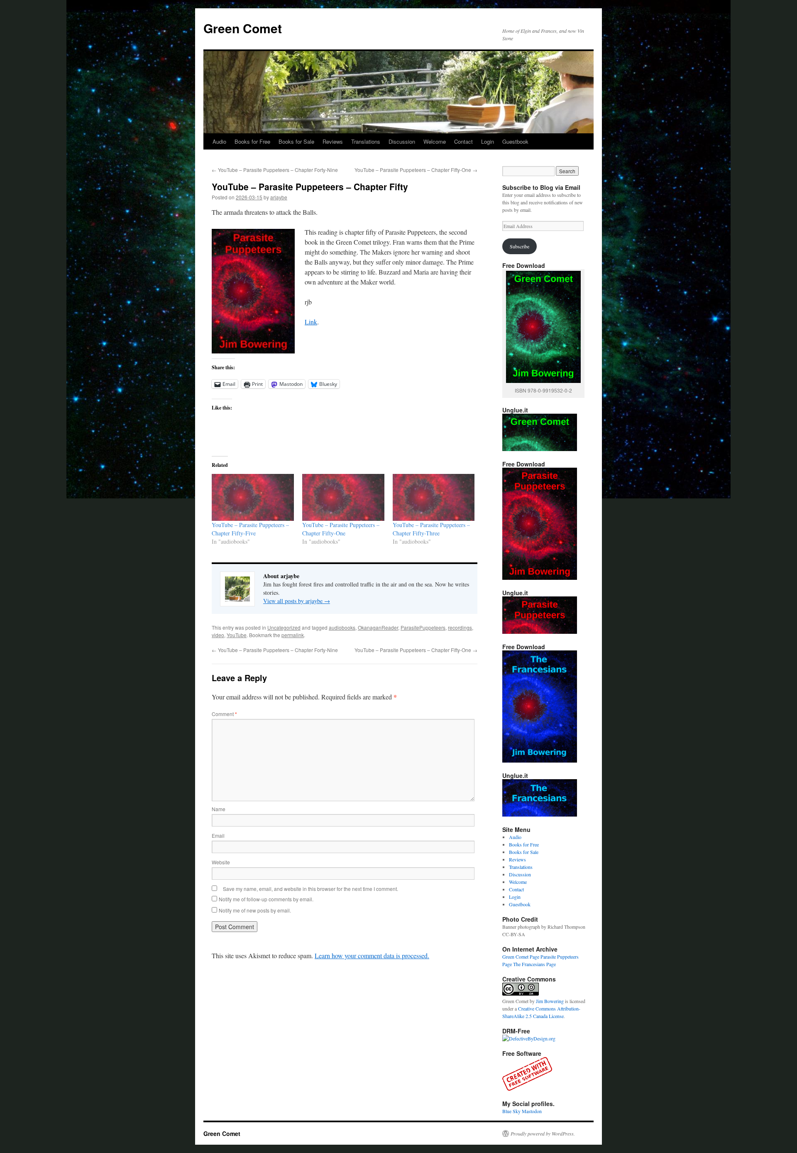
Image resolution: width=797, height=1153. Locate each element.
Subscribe (519, 246)
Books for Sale (296, 141)
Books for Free (252, 141)
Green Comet (242, 28)
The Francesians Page (534, 964)
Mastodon (532, 1111)
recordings (460, 627)
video (218, 634)
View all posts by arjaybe (296, 601)
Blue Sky (511, 1111)
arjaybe (278, 197)
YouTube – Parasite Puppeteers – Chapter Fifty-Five (250, 529)
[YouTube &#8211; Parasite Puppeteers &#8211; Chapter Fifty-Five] (253, 497)
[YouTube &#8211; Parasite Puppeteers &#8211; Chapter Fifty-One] (343, 497)
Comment (224, 713)
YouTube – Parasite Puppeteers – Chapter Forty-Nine (275, 169)
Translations (365, 141)
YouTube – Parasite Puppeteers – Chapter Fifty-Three (431, 529)
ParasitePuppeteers (423, 627)
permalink (292, 634)
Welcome (434, 141)
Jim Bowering (550, 1001)
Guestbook (515, 141)
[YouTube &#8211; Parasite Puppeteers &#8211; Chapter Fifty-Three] (434, 497)
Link (311, 321)
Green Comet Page (520, 956)
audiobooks (342, 627)
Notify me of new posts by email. (255, 910)
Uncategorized (284, 627)
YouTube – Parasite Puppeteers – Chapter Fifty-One (415, 169)
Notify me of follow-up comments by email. (266, 899)
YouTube (237, 634)
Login (487, 141)
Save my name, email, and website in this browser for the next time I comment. (310, 888)
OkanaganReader (378, 627)
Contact (463, 141)
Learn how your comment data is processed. (372, 955)
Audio (219, 141)
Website (221, 862)
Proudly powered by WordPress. (543, 1133)
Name (218, 808)
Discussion (402, 141)
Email (218, 835)
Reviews (333, 141)
